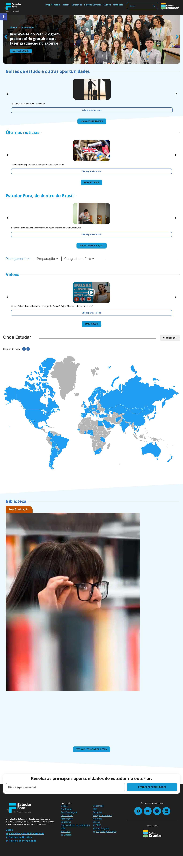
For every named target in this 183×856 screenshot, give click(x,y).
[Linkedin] (166, 811)
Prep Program (52, 4)
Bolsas (66, 4)
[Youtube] (148, 811)
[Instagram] (157, 811)
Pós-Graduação (18, 509)
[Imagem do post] (92, 89)
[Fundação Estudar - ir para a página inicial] (170, 6)
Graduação (27, 27)
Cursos (107, 4)
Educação (77, 4)
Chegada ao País (78, 259)
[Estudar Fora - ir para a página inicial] (13, 7)
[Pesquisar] (153, 6)
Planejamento (17, 259)
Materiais (118, 4)
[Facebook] (138, 811)
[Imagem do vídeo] (91, 292)
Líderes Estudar (92, 4)
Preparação (46, 259)
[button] (6, 37)
